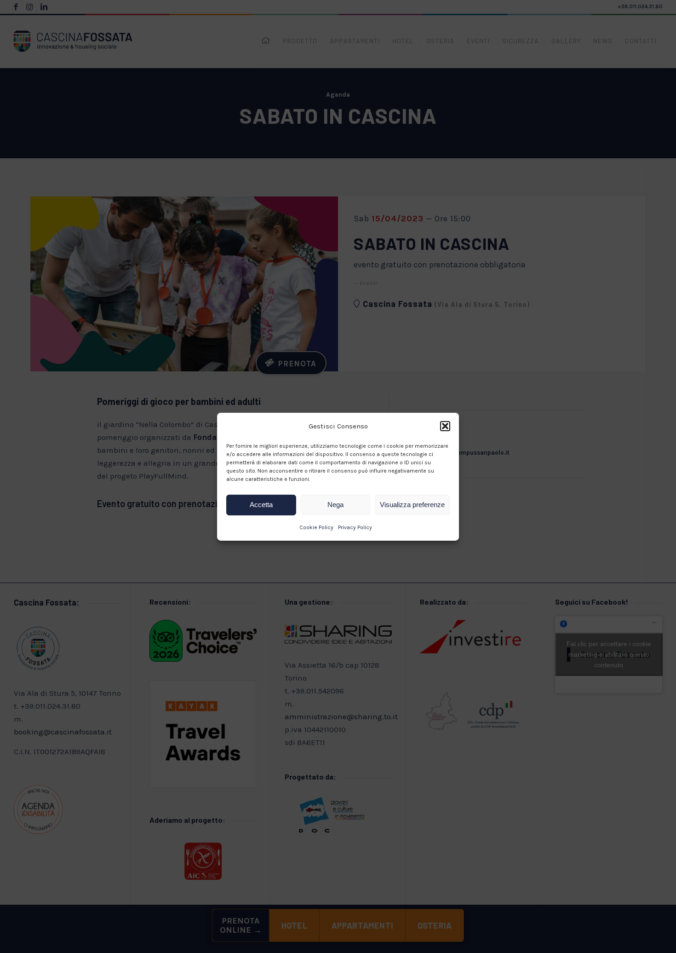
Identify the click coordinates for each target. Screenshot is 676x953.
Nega (335, 504)
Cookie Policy (316, 527)
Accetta (261, 504)
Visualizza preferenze (412, 504)
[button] (445, 425)
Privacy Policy (355, 527)
